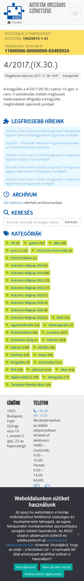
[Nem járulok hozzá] (78, 534)
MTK (14, 370)
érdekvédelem (21, 332)
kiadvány (17, 355)
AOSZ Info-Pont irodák (52, 250)
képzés (16, 347)
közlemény (46, 362)
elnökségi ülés (59, 325)
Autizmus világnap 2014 (27, 265)
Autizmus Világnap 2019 (27, 273)
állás (57, 243)
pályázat (38, 370)
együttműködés (22, 325)
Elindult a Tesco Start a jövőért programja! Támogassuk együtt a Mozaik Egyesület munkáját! (43, 181)
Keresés (71, 222)
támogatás (55, 377)
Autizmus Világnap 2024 (27, 303)
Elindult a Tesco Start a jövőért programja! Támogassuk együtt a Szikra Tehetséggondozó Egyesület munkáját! (43, 133)
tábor (64, 370)
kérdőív (43, 347)
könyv (42, 355)
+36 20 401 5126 (40, 413)
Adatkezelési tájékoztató (43, 574)
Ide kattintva (13, 202)
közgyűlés (18, 362)
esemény (53, 332)
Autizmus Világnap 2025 (27, 310)
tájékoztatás (20, 377)
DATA (60, 317)
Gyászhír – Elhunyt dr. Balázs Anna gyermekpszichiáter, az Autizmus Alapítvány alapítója (43, 145)
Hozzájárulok (25, 567)
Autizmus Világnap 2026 (27, 317)
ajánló (33, 243)
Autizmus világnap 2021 (27, 280)
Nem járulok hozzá (56, 567)
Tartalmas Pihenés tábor (28, 384)
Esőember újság (22, 340)
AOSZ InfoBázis (21, 258)
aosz (14, 250)
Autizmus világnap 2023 (27, 295)
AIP (13, 243)
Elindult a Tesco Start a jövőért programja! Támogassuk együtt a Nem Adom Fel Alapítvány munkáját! (43, 169)
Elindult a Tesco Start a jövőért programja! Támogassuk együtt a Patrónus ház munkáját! (43, 157)
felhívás (52, 340)
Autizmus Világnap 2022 (27, 288)
